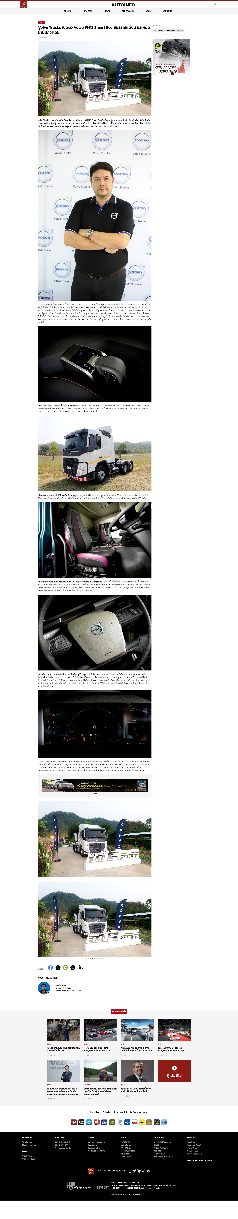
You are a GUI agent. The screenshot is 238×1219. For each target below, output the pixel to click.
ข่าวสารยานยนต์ (28, 1158)
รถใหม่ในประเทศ (61, 1144)
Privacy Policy (193, 1150)
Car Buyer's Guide (63, 1147)
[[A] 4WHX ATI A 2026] (95, 785)
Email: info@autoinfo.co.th (149, 1188)
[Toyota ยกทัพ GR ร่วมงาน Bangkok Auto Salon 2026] (174, 1030)
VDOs (148, 11)
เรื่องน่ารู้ (87, 1085)
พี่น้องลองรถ (126, 1147)
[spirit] (149, 1122)
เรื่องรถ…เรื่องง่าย (128, 1150)
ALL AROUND (128, 11)
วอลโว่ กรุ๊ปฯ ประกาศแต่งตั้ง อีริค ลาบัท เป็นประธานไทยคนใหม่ (136, 1090)
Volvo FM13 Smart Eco (175, 30)
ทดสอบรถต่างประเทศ (96, 1150)
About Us (191, 1141)
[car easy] (141, 1122)
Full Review (126, 1156)
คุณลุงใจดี (125, 1153)
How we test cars (194, 1153)
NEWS (107, 11)
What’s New (27, 1141)
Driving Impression (96, 1141)
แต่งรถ (156, 1144)
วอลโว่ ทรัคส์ (159, 30)
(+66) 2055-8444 (117, 1188)
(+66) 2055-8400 (131, 1188)
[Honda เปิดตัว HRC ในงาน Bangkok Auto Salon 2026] (100, 1030)
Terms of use (192, 1147)
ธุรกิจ (42, 22)
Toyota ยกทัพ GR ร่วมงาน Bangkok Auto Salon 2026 (171, 1049)
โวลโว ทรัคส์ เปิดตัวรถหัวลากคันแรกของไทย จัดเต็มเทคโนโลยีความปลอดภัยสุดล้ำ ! (100, 1091)
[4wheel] (112, 1122)
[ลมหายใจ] (164, 1122)
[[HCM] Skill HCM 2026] (171, 57)
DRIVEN (67, 11)
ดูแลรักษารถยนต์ (161, 1147)
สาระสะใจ (157, 1150)
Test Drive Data (95, 1147)
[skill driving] (157, 1122)
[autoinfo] (23, 4)
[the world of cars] (104, 1122)
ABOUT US (167, 11)
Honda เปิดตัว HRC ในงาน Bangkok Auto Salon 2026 (97, 1049)
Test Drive (92, 1144)
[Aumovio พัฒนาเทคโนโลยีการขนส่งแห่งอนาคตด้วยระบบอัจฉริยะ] (137, 1030)
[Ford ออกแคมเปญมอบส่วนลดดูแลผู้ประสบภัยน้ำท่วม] (63, 1030)
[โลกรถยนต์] (127, 1122)
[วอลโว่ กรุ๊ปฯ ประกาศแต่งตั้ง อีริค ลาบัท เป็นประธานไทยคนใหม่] (137, 1071)
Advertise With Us (194, 1144)
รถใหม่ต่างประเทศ (62, 1141)
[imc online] (120, 1122)
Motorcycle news (29, 1144)
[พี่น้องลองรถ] (134, 1122)
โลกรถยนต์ (125, 1141)
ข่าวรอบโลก (27, 1155)
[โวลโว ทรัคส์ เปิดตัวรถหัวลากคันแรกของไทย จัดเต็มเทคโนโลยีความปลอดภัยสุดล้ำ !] (100, 1071)
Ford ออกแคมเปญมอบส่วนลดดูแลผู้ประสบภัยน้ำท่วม (63, 1049)
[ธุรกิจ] (174, 1071)
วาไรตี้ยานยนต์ (159, 1153)
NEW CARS (87, 11)
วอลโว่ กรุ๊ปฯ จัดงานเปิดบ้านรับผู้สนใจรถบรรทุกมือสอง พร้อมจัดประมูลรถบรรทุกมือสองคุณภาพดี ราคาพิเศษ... (62, 1092)
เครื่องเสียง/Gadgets (162, 1141)
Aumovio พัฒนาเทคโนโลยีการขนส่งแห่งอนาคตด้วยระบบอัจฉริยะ (137, 1049)
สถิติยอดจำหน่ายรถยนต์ (164, 1156)
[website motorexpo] (89, 1122)
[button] (92, 793)
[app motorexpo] (81, 1122)
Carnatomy (126, 1144)
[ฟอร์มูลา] (97, 1122)
